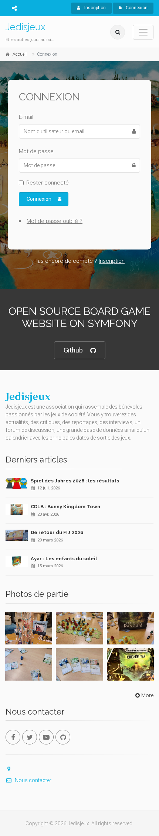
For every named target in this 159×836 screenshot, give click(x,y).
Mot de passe (36, 151)
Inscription (94, 7)
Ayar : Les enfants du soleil (64, 558)
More (147, 695)
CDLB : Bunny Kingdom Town (65, 506)
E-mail (26, 117)
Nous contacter (33, 780)
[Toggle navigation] (143, 32)
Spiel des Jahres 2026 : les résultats (75, 481)
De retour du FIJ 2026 (57, 532)
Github (73, 350)
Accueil (20, 54)
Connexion (136, 7)
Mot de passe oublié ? (54, 221)
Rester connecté (47, 182)
